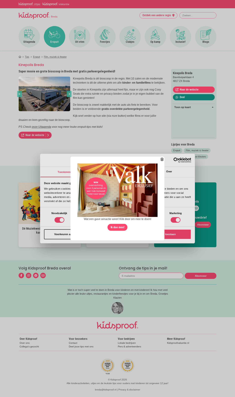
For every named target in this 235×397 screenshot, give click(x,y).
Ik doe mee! (117, 227)
